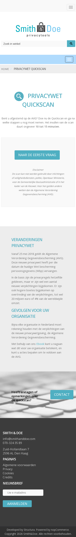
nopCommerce (60, 529)
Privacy (8, 469)
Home (5, 69)
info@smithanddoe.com (19, 439)
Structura (29, 529)
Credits (8, 477)
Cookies (8, 473)
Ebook (40, 344)
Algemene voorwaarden (19, 465)
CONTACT (62, 394)
